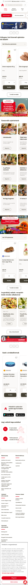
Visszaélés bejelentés (5, 518)
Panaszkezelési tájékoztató (4, 540)
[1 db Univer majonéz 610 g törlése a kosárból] (4, 83)
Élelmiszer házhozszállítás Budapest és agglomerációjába (6, 464)
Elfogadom (14, 578)
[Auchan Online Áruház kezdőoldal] (2, 5)
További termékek (14, 94)
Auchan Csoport (4, 503)
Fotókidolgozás (19, 510)
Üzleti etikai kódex (5, 509)
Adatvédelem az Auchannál (4, 506)
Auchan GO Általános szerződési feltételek (20, 514)
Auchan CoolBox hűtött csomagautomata (6, 468)
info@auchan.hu (13, 430)
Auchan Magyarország (6, 500)
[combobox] (14, 5)
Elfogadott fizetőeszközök (6, 537)
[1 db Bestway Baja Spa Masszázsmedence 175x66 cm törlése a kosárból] (22, 390)
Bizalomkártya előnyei (20, 460)
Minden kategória (6, 15)
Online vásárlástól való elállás (6, 489)
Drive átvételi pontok (5, 474)
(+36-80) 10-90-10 (14, 439)
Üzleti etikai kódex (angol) (6, 512)
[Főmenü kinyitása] (25, 5)
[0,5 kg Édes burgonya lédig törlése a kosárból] (20, 83)
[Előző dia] (11, 32)
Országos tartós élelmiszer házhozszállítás (6, 471)
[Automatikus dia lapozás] (14, 32)
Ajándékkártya (19, 502)
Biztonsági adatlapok (20, 517)
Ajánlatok (18, 465)
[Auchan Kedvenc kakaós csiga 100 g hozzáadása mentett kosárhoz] (15, 243)
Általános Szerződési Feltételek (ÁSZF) (5, 481)
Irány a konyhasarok (14, 332)
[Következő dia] (17, 32)
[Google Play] (8, 414)
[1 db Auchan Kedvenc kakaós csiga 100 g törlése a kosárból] (4, 276)
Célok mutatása (14, 582)
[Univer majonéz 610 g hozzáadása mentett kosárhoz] (15, 50)
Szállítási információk (5, 460)
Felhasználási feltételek (21, 505)
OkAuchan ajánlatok (19, 15)
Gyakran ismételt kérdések (19, 499)
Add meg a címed (15, 1)
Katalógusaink (4, 531)
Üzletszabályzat (4, 520)
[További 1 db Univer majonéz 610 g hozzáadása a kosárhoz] (14, 83)
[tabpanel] (14, 68)
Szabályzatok (18, 463)
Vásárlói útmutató (5, 534)
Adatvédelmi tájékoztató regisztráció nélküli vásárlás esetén (6, 485)
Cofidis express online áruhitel (6, 477)
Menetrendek (18, 508)
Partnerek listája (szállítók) (8, 573)
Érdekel (9, 323)
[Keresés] (6, 5)
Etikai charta (4, 515)
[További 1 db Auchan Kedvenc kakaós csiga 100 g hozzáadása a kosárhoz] (14, 276)
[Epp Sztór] (20, 414)
